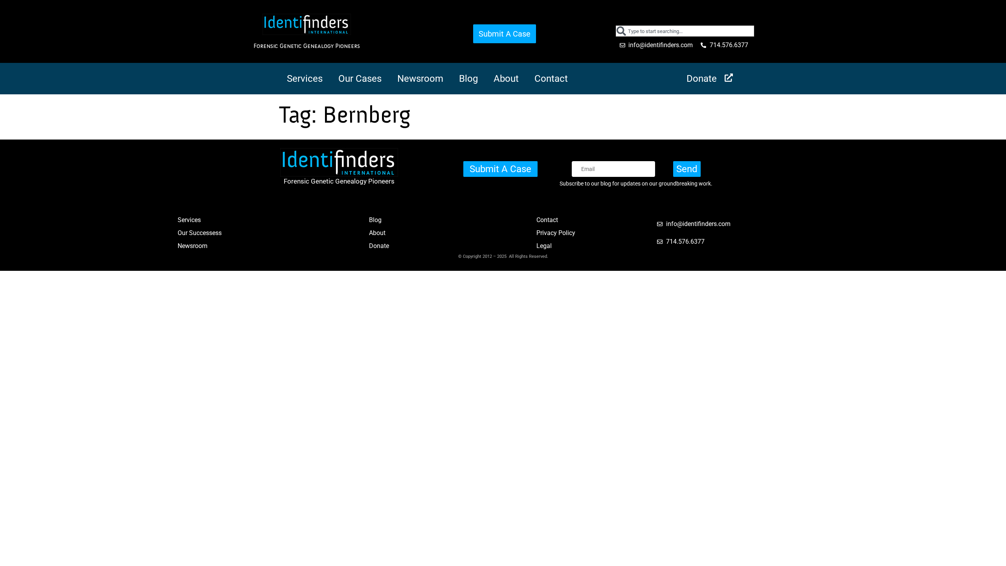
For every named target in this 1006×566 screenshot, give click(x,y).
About (506, 78)
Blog (468, 78)
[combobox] (685, 31)
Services (305, 78)
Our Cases (360, 78)
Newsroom (420, 78)
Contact (551, 78)
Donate (702, 78)
